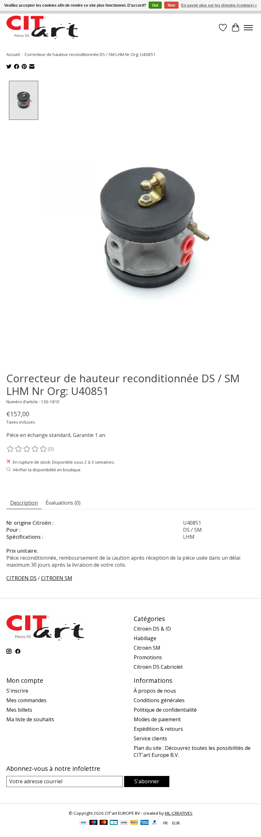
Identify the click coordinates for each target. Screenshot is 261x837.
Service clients (150, 738)
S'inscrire (17, 690)
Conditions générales (159, 700)
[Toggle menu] (248, 27)
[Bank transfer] (124, 823)
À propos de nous (155, 690)
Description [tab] (24, 502)
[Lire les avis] (27, 449)
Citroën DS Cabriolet (158, 666)
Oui (155, 5)
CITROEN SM (56, 578)
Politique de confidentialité (165, 709)
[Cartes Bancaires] (114, 823)
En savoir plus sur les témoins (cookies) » (219, 5)
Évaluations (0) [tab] (63, 502)
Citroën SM (147, 647)
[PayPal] (134, 823)
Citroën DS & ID (152, 628)
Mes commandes (26, 700)
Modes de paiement (157, 719)
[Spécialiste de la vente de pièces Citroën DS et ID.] (42, 27)
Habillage (145, 638)
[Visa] (83, 823)
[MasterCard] (104, 823)
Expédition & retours (158, 728)
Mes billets (19, 709)
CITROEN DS (21, 578)
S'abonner (146, 781)
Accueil (13, 54)
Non (171, 5)
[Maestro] (93, 823)
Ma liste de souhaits (30, 719)
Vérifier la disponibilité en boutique (47, 470)
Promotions (148, 657)
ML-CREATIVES (179, 813)
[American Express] (144, 823)
